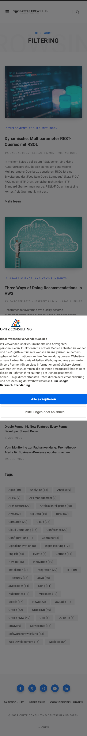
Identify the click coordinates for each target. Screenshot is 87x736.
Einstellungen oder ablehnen (44, 412)
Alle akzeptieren (43, 399)
